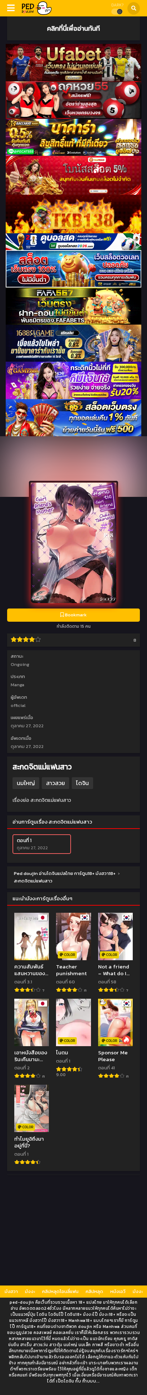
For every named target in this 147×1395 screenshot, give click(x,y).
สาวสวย (55, 783)
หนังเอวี (118, 1291)
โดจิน (82, 783)
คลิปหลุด (94, 1291)
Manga (17, 684)
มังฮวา (11, 1291)
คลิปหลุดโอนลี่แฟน (60, 1291)
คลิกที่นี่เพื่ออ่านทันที (73, 28)
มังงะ (30, 1291)
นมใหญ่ (26, 783)
